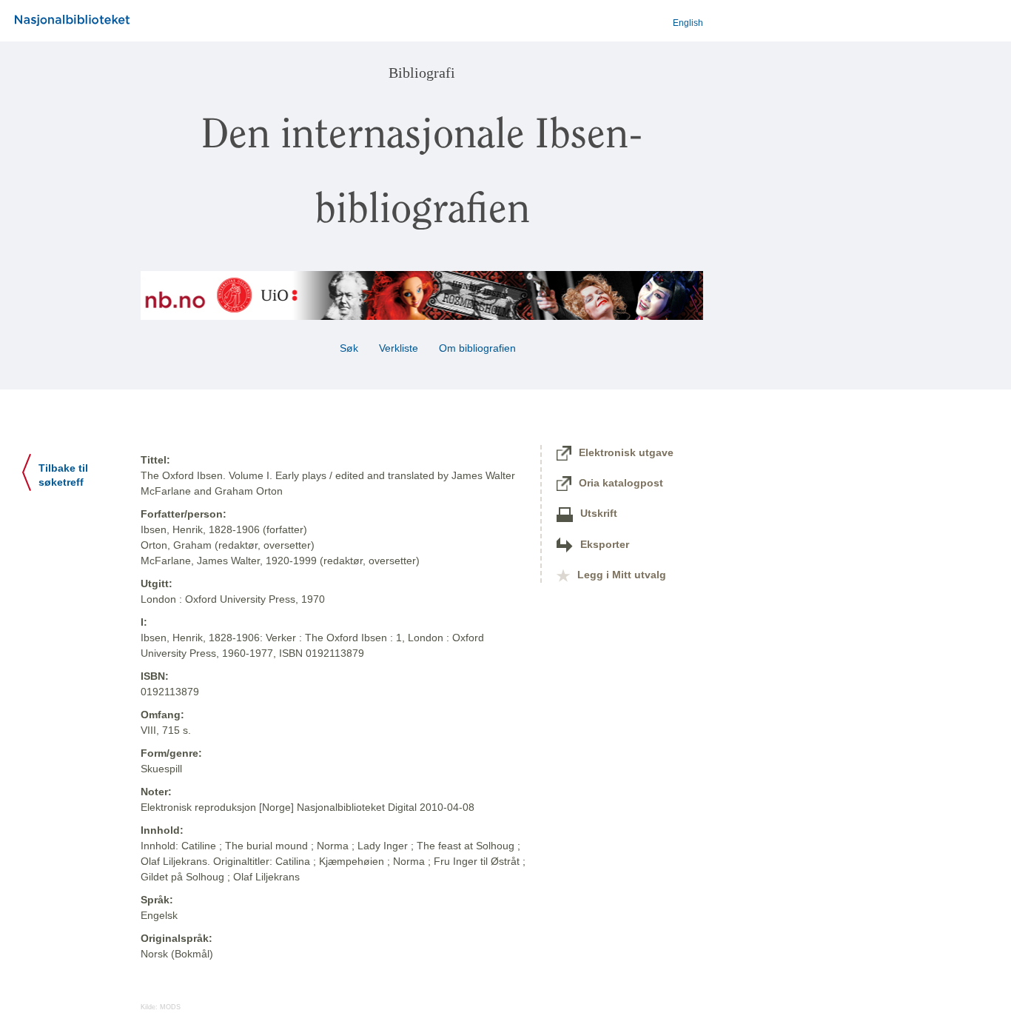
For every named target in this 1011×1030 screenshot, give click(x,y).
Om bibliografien (479, 348)
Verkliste (398, 348)
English (688, 23)
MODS (170, 1007)
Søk (349, 348)
